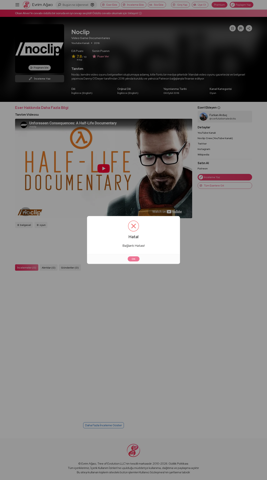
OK (133, 259)
